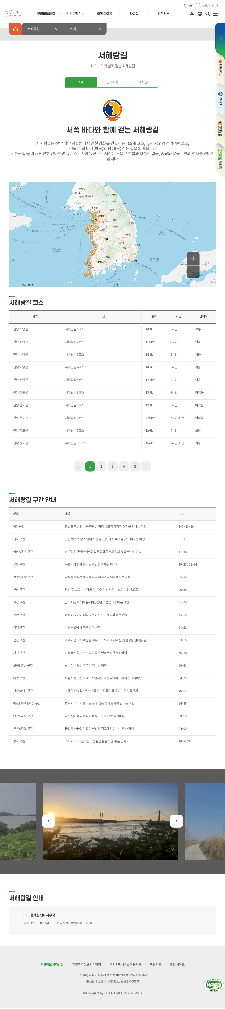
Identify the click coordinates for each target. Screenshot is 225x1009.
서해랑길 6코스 (74, 392)
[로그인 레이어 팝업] (192, 14)
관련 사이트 (177, 964)
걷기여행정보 (75, 14)
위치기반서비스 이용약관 (125, 964)
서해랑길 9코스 (74, 431)
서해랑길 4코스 (74, 367)
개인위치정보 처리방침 (86, 964)
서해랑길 (33, 29)
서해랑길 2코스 (74, 342)
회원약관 (155, 964)
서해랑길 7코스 (74, 405)
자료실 (134, 14)
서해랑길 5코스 (74, 380)
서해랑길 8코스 (74, 418)
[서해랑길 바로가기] (220, 131)
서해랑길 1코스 (74, 329)
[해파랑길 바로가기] (220, 71)
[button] (48, 821)
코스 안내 (144, 82)
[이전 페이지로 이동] (79, 466)
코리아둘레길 (46, 14)
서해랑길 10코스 (75, 443)
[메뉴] (215, 14)
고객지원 (163, 14)
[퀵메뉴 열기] (220, 41)
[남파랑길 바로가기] (220, 101)
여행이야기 (104, 14)
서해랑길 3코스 (74, 355)
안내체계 (112, 82)
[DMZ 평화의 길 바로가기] (220, 161)
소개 (73, 29)
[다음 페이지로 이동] (146, 466)
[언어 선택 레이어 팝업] (200, 14)
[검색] (207, 14)
